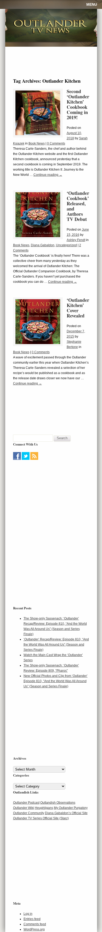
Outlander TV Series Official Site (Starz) (41, 818)
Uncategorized (66, 245)
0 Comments (56, 143)
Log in (28, 914)
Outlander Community (28, 813)
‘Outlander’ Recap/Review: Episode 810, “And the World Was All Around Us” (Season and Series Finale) (56, 645)
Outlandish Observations (57, 802)
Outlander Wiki (23, 808)
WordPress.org (34, 929)
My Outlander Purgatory (71, 808)
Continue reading (47, 175)
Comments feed (35, 924)
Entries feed (32, 919)
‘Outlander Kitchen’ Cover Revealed (78, 308)
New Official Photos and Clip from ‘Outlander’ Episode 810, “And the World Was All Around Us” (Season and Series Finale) (56, 681)
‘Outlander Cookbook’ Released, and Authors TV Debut (78, 206)
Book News (37, 143)
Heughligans (44, 808)
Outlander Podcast (26, 802)
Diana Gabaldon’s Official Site (66, 813)
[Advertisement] (45, 494)
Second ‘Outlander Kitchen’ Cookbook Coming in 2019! (78, 104)
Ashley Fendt (76, 240)
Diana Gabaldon (42, 245)
